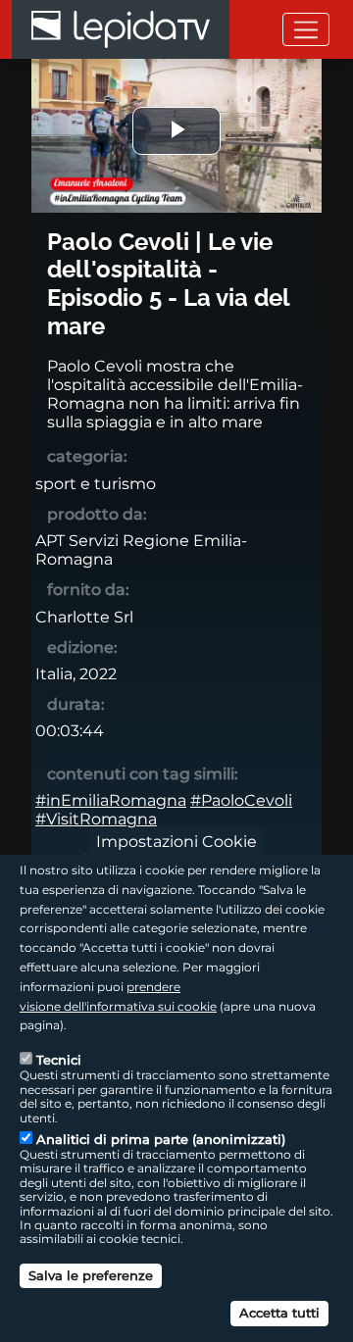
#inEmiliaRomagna (110, 800)
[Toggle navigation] (305, 29)
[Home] (120, 29)
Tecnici (58, 1060)
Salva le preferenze (90, 1275)
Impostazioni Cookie (176, 841)
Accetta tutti (279, 1312)
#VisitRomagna (96, 819)
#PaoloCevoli (241, 800)
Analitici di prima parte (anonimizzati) (160, 1139)
